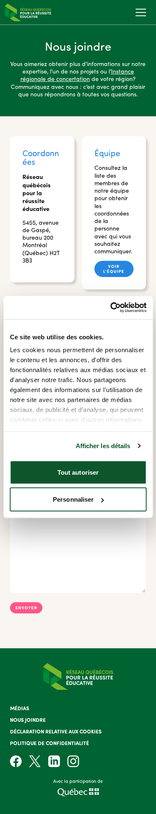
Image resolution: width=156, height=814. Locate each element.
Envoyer (26, 607)
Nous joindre (28, 719)
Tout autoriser (78, 472)
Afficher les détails (103, 445)
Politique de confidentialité (49, 742)
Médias (19, 707)
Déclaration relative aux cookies (56, 731)
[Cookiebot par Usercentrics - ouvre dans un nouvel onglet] (111, 307)
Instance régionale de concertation (77, 75)
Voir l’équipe (113, 268)
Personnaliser (73, 499)
